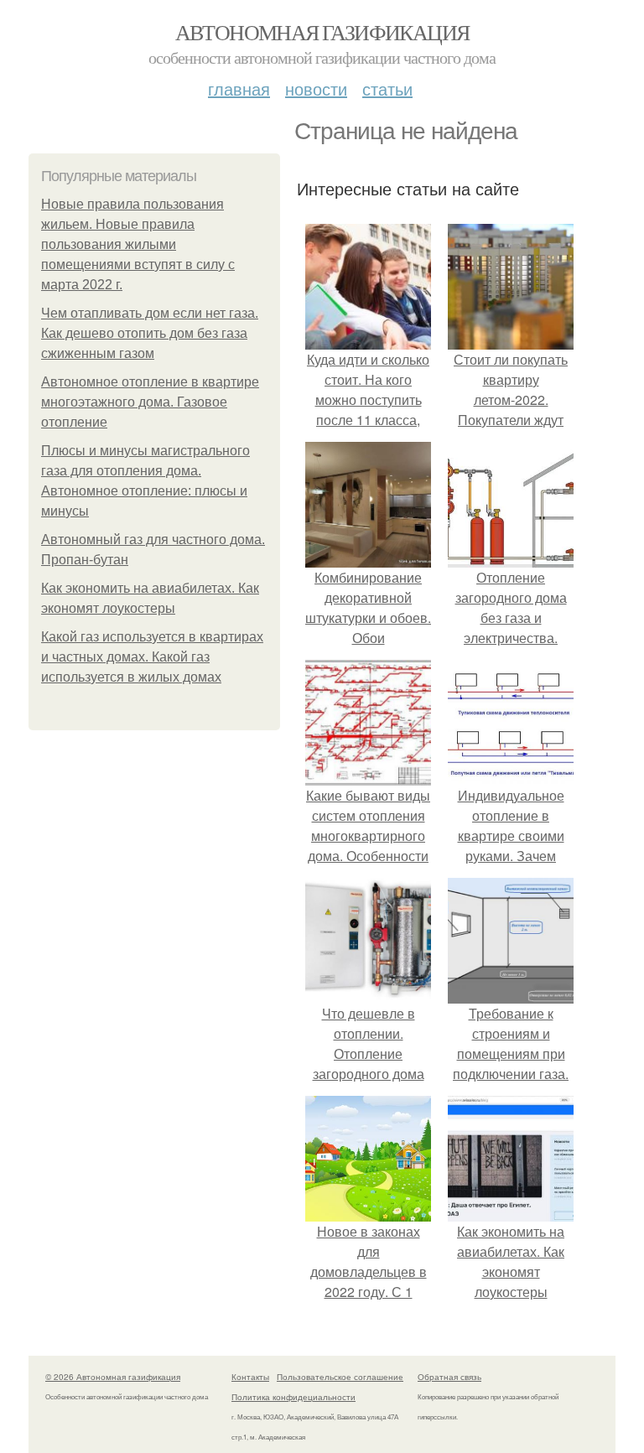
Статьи (387, 88)
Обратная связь (449, 1377)
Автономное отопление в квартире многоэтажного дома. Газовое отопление (150, 402)
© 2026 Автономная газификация (112, 1377)
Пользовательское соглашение (340, 1377)
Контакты (250, 1377)
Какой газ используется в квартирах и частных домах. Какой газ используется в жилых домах (152, 657)
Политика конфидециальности (293, 1397)
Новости (316, 88)
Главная (239, 88)
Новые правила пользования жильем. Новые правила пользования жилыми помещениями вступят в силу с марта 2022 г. (138, 244)
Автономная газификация (322, 32)
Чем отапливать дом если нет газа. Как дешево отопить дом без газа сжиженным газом (149, 333)
